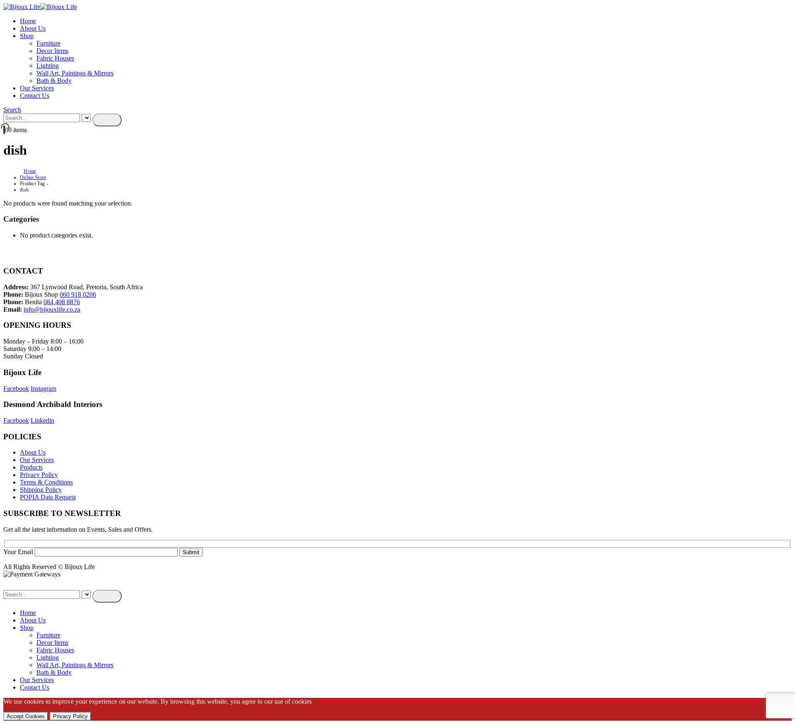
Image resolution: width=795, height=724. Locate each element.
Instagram (43, 388)
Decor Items (52, 50)
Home (28, 20)
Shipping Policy (41, 489)
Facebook (16, 388)
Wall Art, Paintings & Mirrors (74, 73)
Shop (27, 35)
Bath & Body (54, 80)
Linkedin (42, 420)
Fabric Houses (55, 58)
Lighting (47, 65)
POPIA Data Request (48, 497)
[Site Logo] (40, 6)
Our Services (37, 88)
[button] (12, 109)
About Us (33, 28)
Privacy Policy (39, 474)
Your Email (19, 551)
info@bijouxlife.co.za (52, 309)
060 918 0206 (78, 294)
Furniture (48, 43)
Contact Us (34, 95)
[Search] (107, 120)
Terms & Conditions (46, 482)
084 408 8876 (61, 301)
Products (31, 467)
